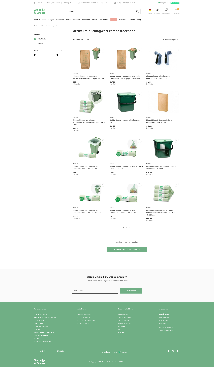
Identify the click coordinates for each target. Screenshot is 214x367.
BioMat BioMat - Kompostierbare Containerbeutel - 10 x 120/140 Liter (87, 211)
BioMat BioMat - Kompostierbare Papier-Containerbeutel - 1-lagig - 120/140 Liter (125, 77)
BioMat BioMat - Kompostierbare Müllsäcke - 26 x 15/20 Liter (126, 167)
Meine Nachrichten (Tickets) (86, 320)
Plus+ (116, 362)
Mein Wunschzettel (83, 323)
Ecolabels (122, 19)
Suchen (137, 11)
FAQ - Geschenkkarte (41, 335)
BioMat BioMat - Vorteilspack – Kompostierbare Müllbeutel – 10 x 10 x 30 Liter (89, 122)
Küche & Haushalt (73, 19)
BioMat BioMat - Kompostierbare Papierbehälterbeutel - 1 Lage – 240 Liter (88, 77)
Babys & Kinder (40, 19)
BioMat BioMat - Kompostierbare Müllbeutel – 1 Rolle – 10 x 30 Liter (123, 211)
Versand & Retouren (40, 314)
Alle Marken (42, 39)
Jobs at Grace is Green (41, 326)
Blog (139, 19)
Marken (132, 19)
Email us (60, 351)
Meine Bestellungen (83, 317)
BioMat (40, 43)
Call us (42, 351)
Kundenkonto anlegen (84, 314)
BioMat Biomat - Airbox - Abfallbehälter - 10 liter (127, 121)
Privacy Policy (38, 323)
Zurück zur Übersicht (41, 26)
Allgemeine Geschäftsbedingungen (45, 317)
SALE (113, 19)
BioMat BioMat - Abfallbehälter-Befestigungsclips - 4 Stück (158, 77)
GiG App (36, 338)
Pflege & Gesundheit (56, 19)
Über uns (37, 329)
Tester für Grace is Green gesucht (45, 332)
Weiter (129, 227)
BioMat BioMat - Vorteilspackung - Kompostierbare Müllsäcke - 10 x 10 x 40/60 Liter (160, 212)
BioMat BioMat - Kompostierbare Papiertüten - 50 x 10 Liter (159, 121)
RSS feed (122, 362)
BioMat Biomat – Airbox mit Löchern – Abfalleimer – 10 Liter (161, 167)
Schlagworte (53, 26)
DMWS (111, 362)
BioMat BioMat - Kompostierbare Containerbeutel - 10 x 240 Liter (85, 167)
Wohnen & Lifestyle (89, 19)
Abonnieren (131, 291)
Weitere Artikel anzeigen (126, 249)
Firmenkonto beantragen (42, 341)
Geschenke (104, 19)
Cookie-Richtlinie (39, 320)
